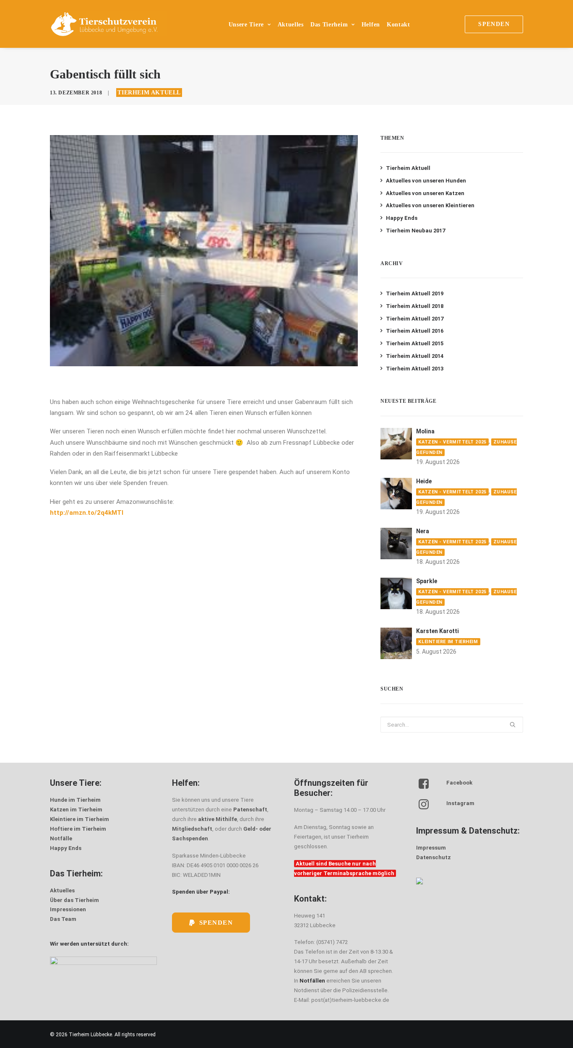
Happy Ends (401, 218)
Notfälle (61, 838)
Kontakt (398, 24)
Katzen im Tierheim (76, 809)
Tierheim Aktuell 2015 (414, 343)
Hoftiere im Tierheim (78, 829)
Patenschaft (250, 809)
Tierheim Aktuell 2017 (414, 318)
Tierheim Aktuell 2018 (414, 306)
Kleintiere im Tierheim (448, 641)
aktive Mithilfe (217, 819)
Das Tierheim (329, 24)
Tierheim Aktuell (149, 92)
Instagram (460, 803)
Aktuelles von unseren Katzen (425, 193)
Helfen (371, 24)
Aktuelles (291, 24)
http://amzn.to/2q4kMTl (86, 512)
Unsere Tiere (246, 24)
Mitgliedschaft (192, 829)
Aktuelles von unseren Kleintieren (430, 205)
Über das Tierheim (74, 900)
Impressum (431, 848)
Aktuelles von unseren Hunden (426, 180)
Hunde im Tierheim (75, 800)
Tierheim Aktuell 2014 (414, 356)
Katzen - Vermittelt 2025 (452, 442)
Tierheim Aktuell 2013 (414, 368)
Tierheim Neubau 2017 (415, 230)
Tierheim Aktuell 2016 (414, 331)
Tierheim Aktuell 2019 (414, 293)
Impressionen (68, 909)
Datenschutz (433, 857)
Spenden (216, 922)
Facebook (459, 782)
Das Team (63, 919)
